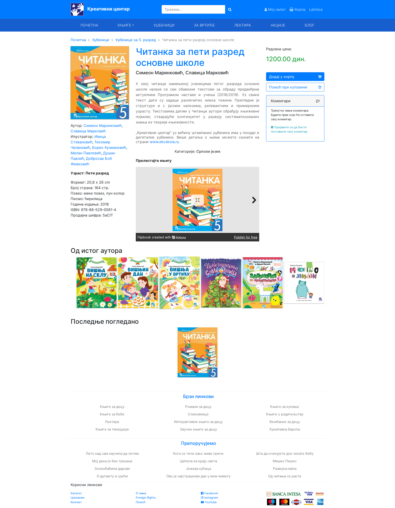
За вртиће (204, 25)
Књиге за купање (284, 406)
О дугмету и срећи (112, 476)
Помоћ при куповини (288, 87)
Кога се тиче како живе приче (198, 453)
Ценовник (78, 497)
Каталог (76, 493)
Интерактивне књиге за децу (198, 422)
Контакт (76, 502)
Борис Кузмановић (109, 147)
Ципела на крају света (198, 461)
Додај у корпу (281, 76)
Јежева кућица (198, 468)
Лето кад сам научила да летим (112, 453)
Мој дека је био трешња (112, 461)
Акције (278, 25)
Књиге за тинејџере (112, 429)
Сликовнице (198, 414)
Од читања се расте (284, 476)
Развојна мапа (284, 468)
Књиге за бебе (112, 414)
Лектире (112, 422)
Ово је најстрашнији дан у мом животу (198, 476)
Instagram (210, 497)
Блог (310, 25)
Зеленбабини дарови (112, 468)
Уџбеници (164, 25)
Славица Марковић (88, 131)
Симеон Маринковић (103, 125)
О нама (141, 493)
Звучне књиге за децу (198, 429)
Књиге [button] (124, 25)
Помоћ (141, 502)
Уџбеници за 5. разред (135, 39)
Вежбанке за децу (285, 422)
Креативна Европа (285, 429)
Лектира (242, 25)
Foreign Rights (146, 497)
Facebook (210, 493)
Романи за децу (198, 406)
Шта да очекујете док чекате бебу (284, 453)
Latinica (316, 9)
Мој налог (276, 9)
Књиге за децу (112, 406)
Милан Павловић (86, 153)
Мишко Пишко (284, 461)
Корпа (299, 9)
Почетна (89, 25)
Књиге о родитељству (284, 414)
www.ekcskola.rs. (165, 141)
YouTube (210, 502)
